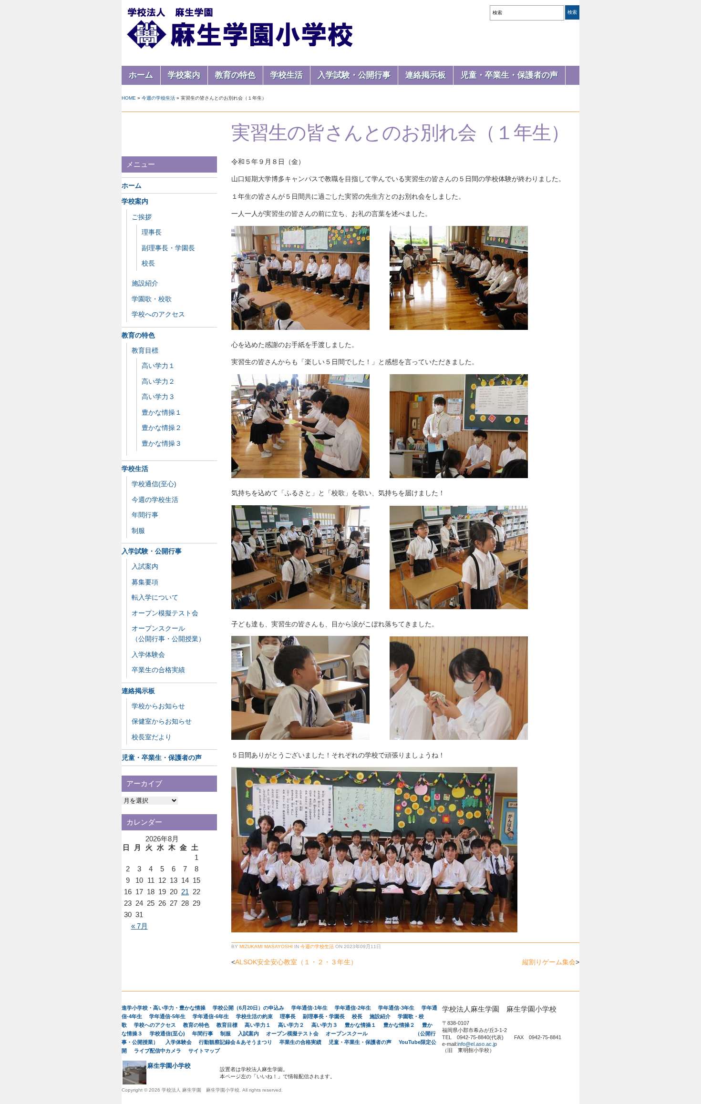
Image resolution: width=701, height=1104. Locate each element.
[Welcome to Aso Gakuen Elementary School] (241, 48)
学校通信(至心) (154, 484)
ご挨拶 (142, 217)
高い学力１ (158, 365)
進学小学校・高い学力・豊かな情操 (164, 1008)
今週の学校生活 (158, 98)
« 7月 (139, 926)
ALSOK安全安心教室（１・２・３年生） (296, 962)
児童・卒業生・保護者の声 (509, 75)
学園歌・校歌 (152, 299)
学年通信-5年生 (167, 1016)
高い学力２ (158, 381)
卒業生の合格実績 (158, 670)
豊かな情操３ (162, 443)
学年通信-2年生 (353, 1008)
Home (129, 98)
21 (185, 892)
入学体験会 (148, 654)
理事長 (152, 232)
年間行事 (145, 515)
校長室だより (152, 737)
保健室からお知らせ (162, 721)
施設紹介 (145, 283)
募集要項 (145, 582)
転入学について (155, 597)
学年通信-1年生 (309, 1008)
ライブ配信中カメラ (157, 1050)
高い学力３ (158, 396)
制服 (138, 530)
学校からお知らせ (158, 706)
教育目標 (145, 350)
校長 (148, 263)
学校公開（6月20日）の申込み (248, 1008)
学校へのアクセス (158, 314)
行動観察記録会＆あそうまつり (235, 1042)
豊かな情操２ (162, 427)
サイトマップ (204, 1050)
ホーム (141, 75)
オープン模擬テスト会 (165, 613)
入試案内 (145, 566)
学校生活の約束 (254, 1016)
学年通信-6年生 (211, 1016)
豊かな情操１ (162, 412)
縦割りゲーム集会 (549, 962)
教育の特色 (235, 75)
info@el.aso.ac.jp (477, 1044)
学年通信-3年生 (396, 1008)
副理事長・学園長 (168, 248)
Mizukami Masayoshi (266, 946)
